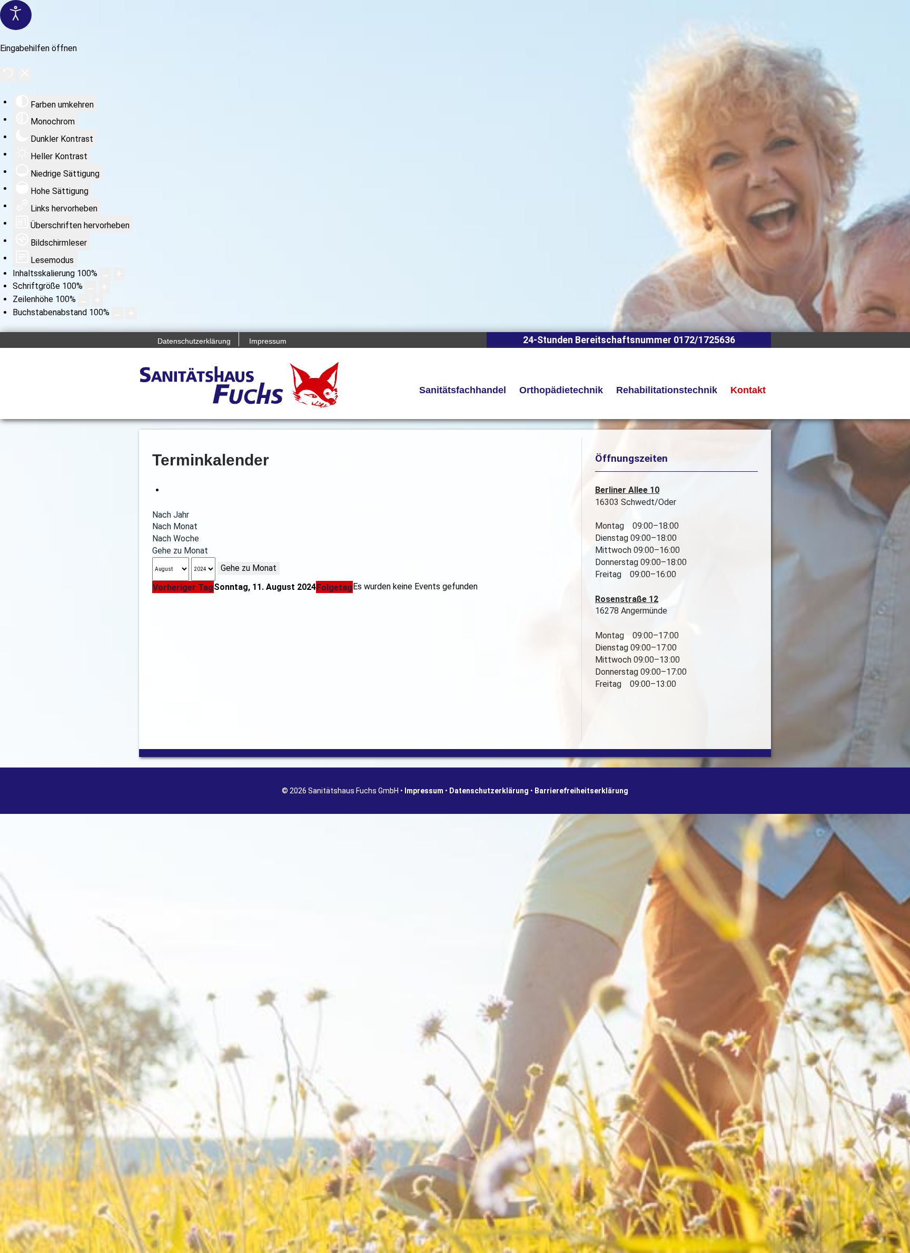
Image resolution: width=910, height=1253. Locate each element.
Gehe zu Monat (180, 551)
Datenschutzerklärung (489, 790)
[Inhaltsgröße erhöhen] (119, 273)
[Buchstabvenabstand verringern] (117, 313)
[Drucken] (168, 490)
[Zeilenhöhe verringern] (84, 300)
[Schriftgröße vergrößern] (104, 287)
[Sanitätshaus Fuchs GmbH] (239, 384)
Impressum (423, 790)
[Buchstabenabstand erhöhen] (131, 313)
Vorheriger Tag (183, 587)
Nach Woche (175, 538)
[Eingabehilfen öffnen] (16, 15)
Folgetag (334, 587)
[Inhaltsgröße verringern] (105, 273)
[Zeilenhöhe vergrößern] (97, 300)
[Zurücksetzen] (8, 74)
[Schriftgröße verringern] (90, 287)
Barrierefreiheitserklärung (581, 790)
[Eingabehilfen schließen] (25, 74)
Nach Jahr (170, 515)
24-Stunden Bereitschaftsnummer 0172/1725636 (629, 340)
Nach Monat (174, 526)
